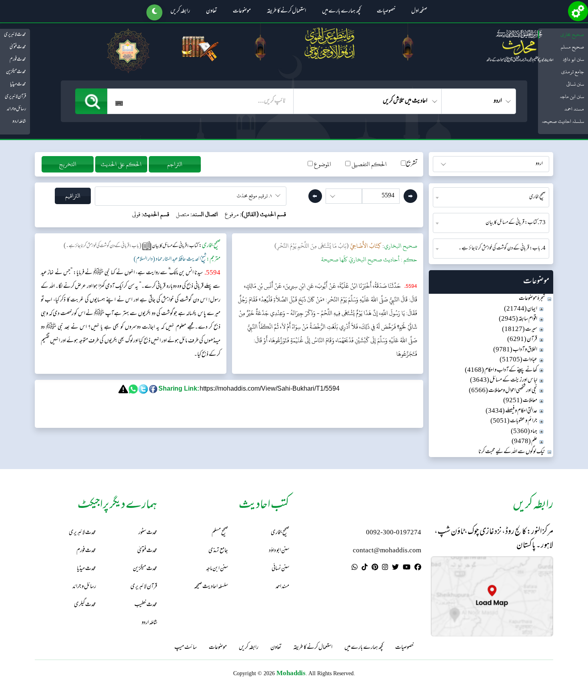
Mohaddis (291, 673)
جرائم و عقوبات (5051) (513, 421)
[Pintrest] (375, 568)
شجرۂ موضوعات (532, 299)
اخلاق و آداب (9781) (515, 350)
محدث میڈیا (18, 84)
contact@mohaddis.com (387, 551)
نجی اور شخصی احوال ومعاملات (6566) (503, 391)
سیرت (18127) (519, 329)
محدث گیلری (85, 605)
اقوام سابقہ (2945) (518, 319)
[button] (154, 12)
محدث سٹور (147, 533)
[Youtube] (406, 568)
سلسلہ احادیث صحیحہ (563, 121)
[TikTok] (365, 568)
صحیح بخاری (572, 34)
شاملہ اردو (19, 121)
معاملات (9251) (520, 401)
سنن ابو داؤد (573, 59)
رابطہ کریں (180, 11)
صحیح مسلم (572, 47)
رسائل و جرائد (16, 109)
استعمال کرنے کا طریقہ (286, 11)
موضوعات (242, 11)
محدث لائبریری (15, 35)
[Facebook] (417, 568)
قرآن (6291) (522, 339)
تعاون (211, 11)
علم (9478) (524, 441)
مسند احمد (574, 109)
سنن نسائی (575, 84)
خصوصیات (386, 11)
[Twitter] (395, 568)
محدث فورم (18, 59)
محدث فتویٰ (18, 47)
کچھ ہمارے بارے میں (341, 11)
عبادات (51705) (518, 360)
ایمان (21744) (520, 309)
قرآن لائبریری (15, 97)
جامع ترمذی (572, 71)
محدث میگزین (16, 72)
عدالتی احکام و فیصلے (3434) (511, 411)
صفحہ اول (419, 11)
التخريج (67, 164)
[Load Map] (492, 596)
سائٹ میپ (185, 648)
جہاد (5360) (524, 431)
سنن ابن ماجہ (572, 96)
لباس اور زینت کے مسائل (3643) (503, 380)
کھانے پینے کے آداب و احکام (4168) (501, 370)
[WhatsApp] (355, 568)
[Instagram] (385, 568)
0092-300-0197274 (393, 533)
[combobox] (491, 197)
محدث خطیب (145, 605)
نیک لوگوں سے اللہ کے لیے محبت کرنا (511, 452)
